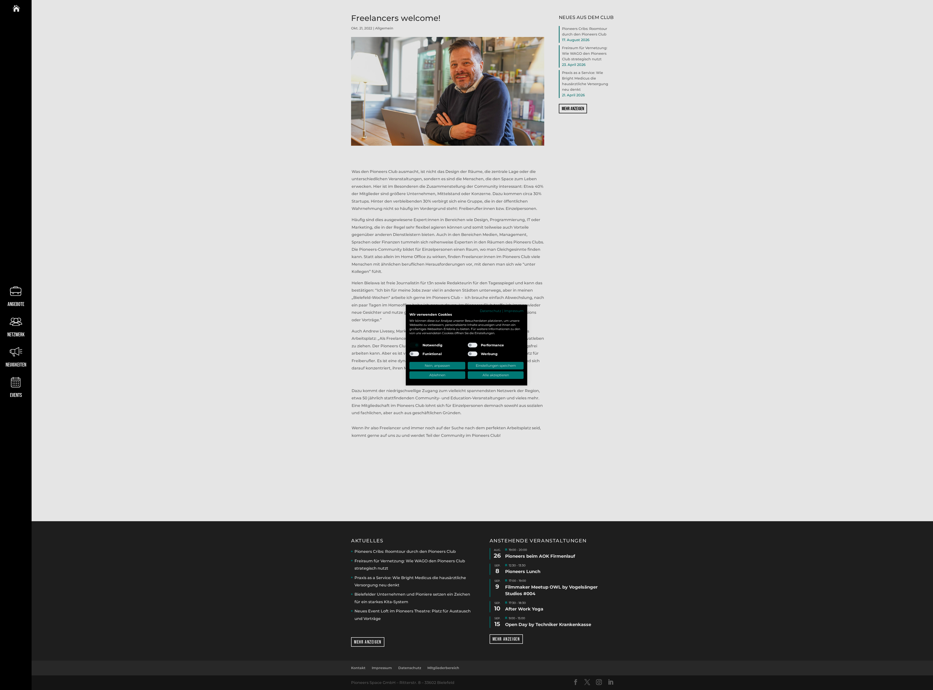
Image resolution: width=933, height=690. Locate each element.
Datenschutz (490, 311)
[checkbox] (414, 345)
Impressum (514, 311)
